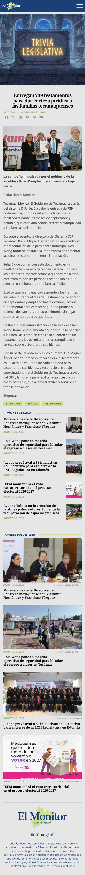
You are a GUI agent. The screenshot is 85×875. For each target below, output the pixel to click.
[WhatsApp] (27, 117)
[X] (13, 117)
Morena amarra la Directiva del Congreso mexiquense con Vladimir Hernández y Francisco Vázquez (32, 423)
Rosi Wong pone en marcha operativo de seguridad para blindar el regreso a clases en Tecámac (33, 444)
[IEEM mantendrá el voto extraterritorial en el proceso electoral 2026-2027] (74, 490)
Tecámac (32, 403)
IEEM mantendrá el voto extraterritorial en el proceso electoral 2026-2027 (27, 488)
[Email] (41, 117)
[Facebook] (6, 117)
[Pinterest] (34, 117)
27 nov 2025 (13, 403)
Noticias (9, 112)
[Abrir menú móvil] (79, 6)
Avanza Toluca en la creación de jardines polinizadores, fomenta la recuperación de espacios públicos (31, 509)
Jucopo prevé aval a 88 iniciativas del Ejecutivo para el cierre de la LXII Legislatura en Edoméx (30, 466)
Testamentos (52, 403)
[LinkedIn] (20, 117)
